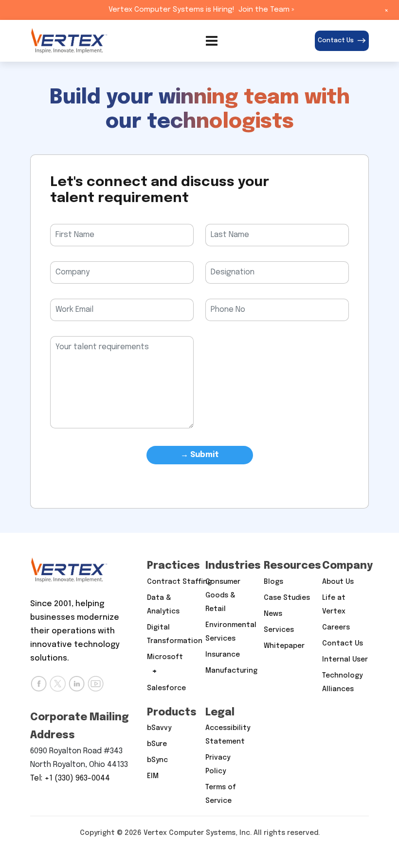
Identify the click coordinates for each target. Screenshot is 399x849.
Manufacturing (231, 670)
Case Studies (287, 597)
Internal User (345, 659)
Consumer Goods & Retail (222, 595)
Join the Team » (266, 10)
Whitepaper (284, 646)
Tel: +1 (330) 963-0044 (70, 778)
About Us (338, 581)
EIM (153, 776)
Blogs (273, 581)
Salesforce (166, 688)
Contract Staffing (179, 581)
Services (279, 630)
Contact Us (336, 40)
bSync (157, 760)
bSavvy (159, 728)
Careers (336, 627)
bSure (157, 744)
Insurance (222, 654)
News (273, 614)
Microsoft (165, 657)
